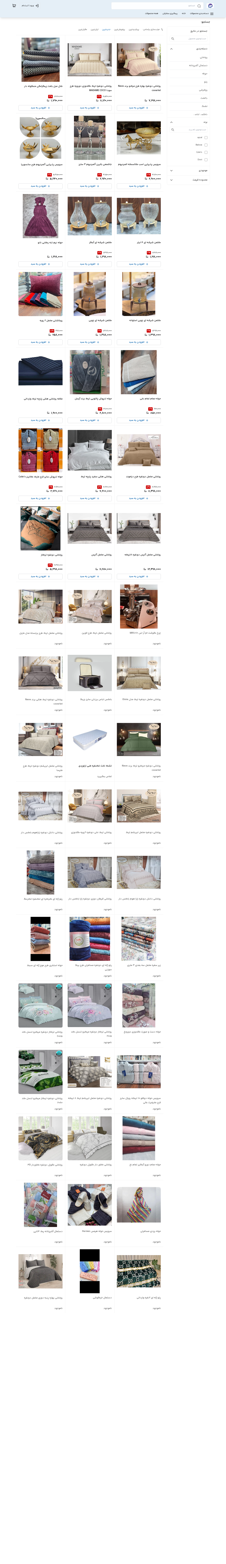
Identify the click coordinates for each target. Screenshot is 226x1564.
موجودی (203, 171)
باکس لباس (200, 114)
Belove (199, 145)
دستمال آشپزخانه (198, 65)
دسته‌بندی (201, 49)
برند (205, 122)
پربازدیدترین (134, 29)
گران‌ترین (82, 29)
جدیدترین (106, 29)
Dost (200, 159)
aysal (199, 137)
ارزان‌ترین (94, 29)
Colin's (199, 152)
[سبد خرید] (14, 6)
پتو (205, 82)
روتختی (203, 57)
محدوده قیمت (200, 180)
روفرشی (203, 90)
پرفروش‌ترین (119, 29)
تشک (204, 106)
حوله (204, 74)
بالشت (203, 98)
